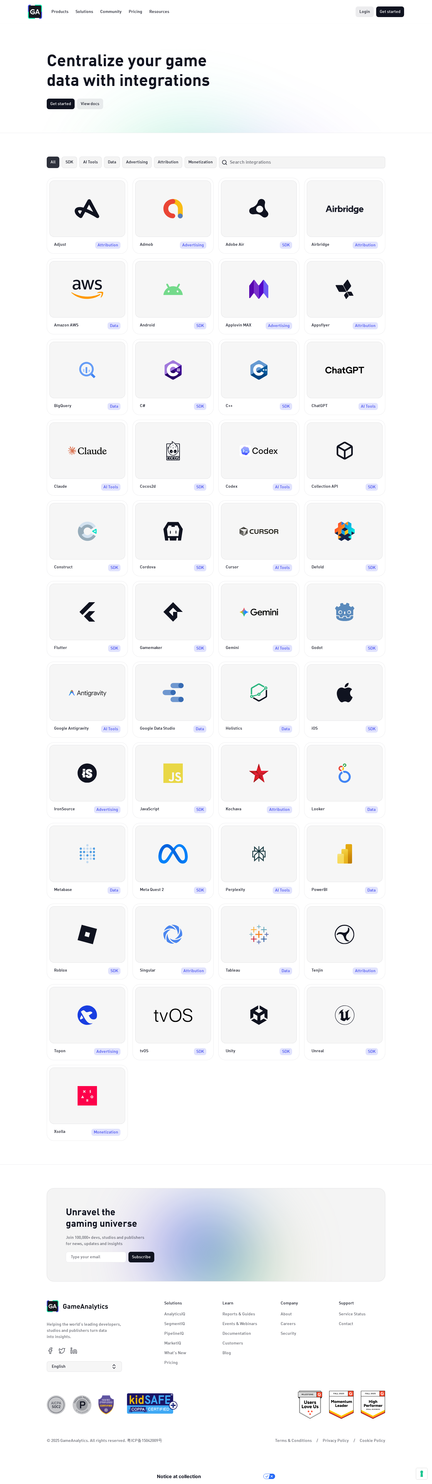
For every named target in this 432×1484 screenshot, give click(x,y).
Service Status (352, 1314)
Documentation (236, 1334)
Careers (288, 1324)
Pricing (135, 12)
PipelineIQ (174, 1334)
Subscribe (141, 1257)
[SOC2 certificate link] (56, 1404)
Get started (390, 12)
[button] (84, 1366)
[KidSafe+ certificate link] (150, 1404)
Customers (232, 1343)
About (286, 1314)
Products (59, 12)
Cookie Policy (372, 1441)
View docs (90, 104)
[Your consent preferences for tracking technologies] (421, 1473)
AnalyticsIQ (174, 1314)
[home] (35, 12)
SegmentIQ (174, 1324)
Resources (159, 12)
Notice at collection (179, 1476)
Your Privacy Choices (235, 1476)
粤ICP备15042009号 (144, 1441)
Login (364, 12)
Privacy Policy (336, 1441)
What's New (175, 1353)
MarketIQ (172, 1343)
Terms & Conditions (293, 1441)
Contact (346, 1324)
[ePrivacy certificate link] (82, 1404)
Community (111, 12)
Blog (226, 1353)
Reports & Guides (238, 1314)
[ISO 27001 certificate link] (106, 1404)
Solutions (84, 12)
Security (288, 1334)
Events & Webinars (239, 1324)
